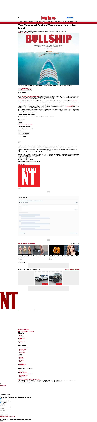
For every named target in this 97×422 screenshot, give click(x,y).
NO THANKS (27, 133)
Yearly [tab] (28, 157)
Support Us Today (21, 164)
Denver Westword (23, 372)
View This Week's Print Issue (23, 329)
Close (1, 421)
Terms (27, 124)
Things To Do (50, 21)
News (21, 21)
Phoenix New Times (23, 375)
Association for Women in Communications (30, 96)
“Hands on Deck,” (73, 105)
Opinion (25, 21)
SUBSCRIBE (21, 133)
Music (44, 21)
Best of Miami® (4, 402)
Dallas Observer (22, 371)
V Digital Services (22, 376)
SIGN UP (20, 122)
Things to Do (3, 398)
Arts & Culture (38, 21)
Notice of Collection (21, 124)
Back (1, 414)
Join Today (2, 403)
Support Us (70, 17)
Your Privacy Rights (36, 379)
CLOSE (19, 142)
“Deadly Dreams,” (69, 106)
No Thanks (2, 405)
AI (31, 379)
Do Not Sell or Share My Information (25, 382)
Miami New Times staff (23, 32)
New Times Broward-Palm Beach (26, 373)
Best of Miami (57, 21)
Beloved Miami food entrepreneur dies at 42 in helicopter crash (48, 22)
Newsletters (70, 21)
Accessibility (28, 379)
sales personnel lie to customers (24, 98)
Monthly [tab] (24, 157)
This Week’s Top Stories (5, 401)
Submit (5, 414)
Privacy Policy (22, 352)
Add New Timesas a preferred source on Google (24, 89)
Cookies (24, 379)
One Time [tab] (20, 157)
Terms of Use (22, 350)
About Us (21, 357)
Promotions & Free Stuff (24, 347)
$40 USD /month (36, 161)
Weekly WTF (64, 21)
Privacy (31, 124)
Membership (22, 365)
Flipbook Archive (22, 364)
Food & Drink (31, 21)
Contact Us (21, 358)
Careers (21, 363)
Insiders (2, 399)
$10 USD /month (21, 161)
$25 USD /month (29, 161)
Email (19, 119)
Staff (20, 361)
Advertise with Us (22, 349)
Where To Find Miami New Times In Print (26, 331)
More (76, 21)
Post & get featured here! (72, 269)
